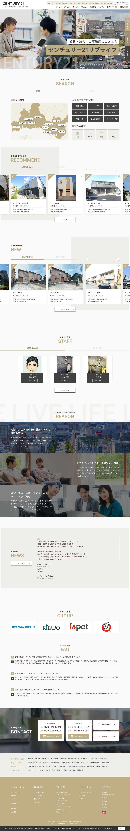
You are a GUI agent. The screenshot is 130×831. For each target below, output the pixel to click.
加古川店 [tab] (60, 167)
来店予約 (127, 26)
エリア (89, 137)
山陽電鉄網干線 (72, 766)
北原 (86, 762)
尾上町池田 (75, 762)
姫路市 (38, 117)
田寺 (82, 762)
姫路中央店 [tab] (27, 167)
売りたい (76, 7)
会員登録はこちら (109, 724)
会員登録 (127, 40)
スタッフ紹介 (15, 792)
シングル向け (111, 112)
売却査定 (127, 54)
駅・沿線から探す (39, 792)
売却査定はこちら (109, 736)
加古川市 (49, 124)
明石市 (54, 135)
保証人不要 (79, 119)
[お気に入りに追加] (7, 176)
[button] (86, 169)
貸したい (84, 7)
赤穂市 (16, 127)
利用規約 (82, 795)
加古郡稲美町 (93, 758)
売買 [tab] (92, 90)
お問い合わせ (106, 808)
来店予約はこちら (53, 736)
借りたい (59, 7)
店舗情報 (93, 7)
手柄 (65, 770)
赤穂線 (98, 766)
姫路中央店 (14, 809)
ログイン (101, 7)
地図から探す (38, 799)
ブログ (13, 799)
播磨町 (47, 132)
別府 (69, 770)
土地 (69, 794)
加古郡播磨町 (82, 758)
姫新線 (54, 766)
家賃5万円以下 (80, 112)
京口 (53, 770)
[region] (78, 558)
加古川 (34, 770)
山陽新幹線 (62, 766)
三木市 (61, 125)
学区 (113, 137)
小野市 (56, 121)
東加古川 (41, 770)
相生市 (22, 123)
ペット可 (96, 106)
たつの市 (29, 119)
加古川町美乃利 (43, 762)
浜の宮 (48, 770)
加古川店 (13, 812)
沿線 (77, 137)
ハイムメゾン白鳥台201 (46, 576)
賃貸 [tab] (38, 90)
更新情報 (13, 795)
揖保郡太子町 (71, 758)
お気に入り (112, 7)
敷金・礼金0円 (112, 106)
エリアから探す (38, 795)
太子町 (31, 123)
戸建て (58, 794)
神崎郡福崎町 (103, 758)
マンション (64, 794)
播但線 (48, 766)
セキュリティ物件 (112, 119)
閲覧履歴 (124, 7)
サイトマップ (83, 799)
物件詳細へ (40, 571)
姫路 (29, 770)
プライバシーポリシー (86, 792)
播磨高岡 (80, 770)
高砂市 (45, 127)
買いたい (67, 7)
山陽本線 (31, 766)
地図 (101, 137)
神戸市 (61, 131)
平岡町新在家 (32, 762)
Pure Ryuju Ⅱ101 (44, 564)
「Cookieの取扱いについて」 (96, 828)
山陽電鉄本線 (40, 766)
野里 (107, 762)
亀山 (74, 770)
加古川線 (82, 766)
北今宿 (102, 762)
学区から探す (38, 802)
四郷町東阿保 (65, 762)
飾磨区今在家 (55, 762)
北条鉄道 (105, 766)
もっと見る (65, 219)
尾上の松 (59, 770)
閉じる (122, 828)
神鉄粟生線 (90, 766)
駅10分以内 (95, 112)
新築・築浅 (79, 106)
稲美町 (54, 129)
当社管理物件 (95, 119)
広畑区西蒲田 (94, 762)
